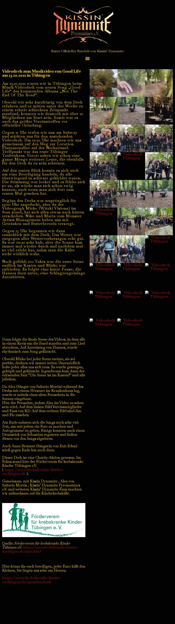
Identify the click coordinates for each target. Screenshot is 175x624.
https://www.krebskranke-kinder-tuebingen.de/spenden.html (31, 579)
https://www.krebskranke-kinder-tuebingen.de (33, 471)
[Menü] (87, 58)
